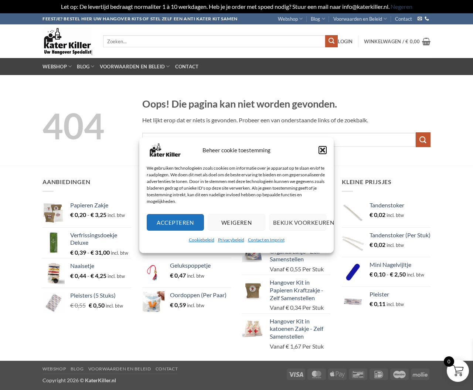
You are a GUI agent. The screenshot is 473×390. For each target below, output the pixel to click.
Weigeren (236, 222)
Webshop (288, 19)
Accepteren (175, 222)
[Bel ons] (427, 18)
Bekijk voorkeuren (299, 222)
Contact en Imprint (266, 240)
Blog (315, 19)
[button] (322, 150)
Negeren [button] (401, 6)
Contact (403, 19)
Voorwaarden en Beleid (357, 19)
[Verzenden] (331, 41)
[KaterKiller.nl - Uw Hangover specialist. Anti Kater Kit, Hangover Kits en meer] (67, 41)
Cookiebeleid (201, 240)
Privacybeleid (231, 240)
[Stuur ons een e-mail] (420, 18)
